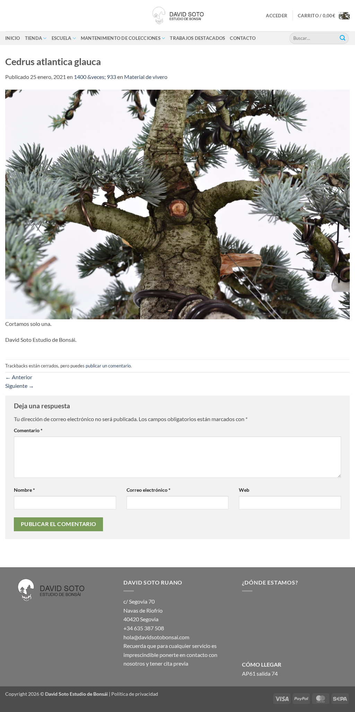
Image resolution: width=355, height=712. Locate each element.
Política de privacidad (134, 694)
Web (244, 490)
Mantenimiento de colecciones (121, 38)
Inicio (12, 38)
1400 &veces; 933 (95, 76)
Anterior (18, 377)
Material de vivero (145, 76)
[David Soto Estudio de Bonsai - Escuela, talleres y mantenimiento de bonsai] (177, 15)
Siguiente (19, 385)
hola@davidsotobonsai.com (156, 637)
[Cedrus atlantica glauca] (177, 203)
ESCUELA (61, 38)
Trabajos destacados (197, 38)
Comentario (28, 430)
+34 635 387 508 (143, 628)
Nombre (24, 490)
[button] (276, 16)
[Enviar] (342, 38)
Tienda (33, 38)
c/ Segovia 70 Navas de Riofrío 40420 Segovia (143, 610)
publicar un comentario (108, 365)
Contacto (243, 38)
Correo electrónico (149, 490)
